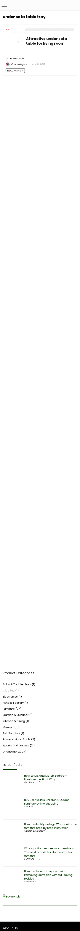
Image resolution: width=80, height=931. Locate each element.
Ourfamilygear (19, 64)
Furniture (9, 709)
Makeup (8, 727)
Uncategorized (13, 751)
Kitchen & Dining (14, 721)
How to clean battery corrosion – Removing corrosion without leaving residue (48, 874)
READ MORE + (15, 70)
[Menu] (4, 5)
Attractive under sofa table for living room (46, 41)
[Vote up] (20, 30)
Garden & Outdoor (15, 715)
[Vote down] (14, 30)
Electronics (10, 696)
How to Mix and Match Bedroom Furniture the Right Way (45, 777)
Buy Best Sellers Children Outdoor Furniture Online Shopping (46, 801)
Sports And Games (16, 745)
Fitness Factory (13, 703)
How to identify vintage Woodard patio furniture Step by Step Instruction (50, 826)
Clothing (9, 690)
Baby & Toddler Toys (17, 684)
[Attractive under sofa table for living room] (14, 39)
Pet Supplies (11, 733)
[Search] (74, 5)
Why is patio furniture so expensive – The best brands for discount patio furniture (49, 852)
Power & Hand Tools (16, 739)
